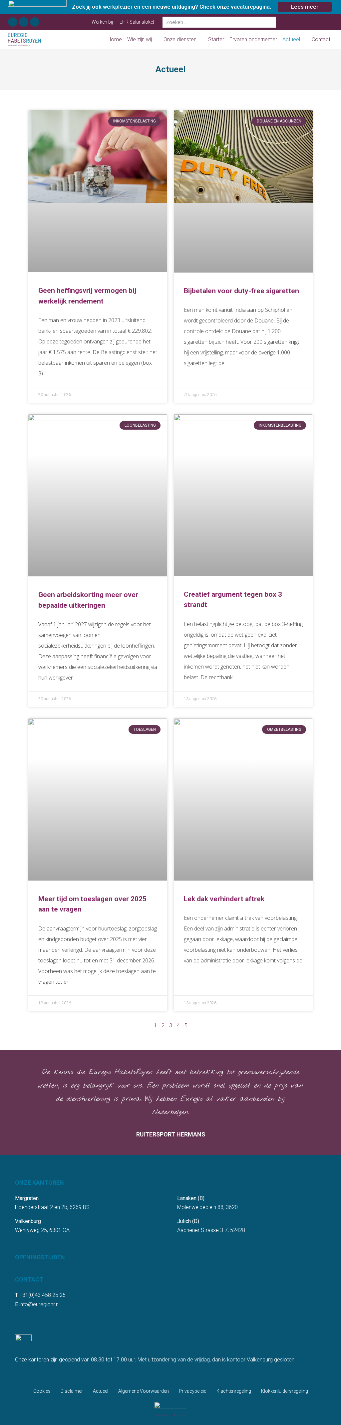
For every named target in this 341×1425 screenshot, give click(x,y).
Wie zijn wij (139, 39)
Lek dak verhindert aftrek (224, 899)
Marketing (163, 1415)
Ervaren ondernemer (253, 39)
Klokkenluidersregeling (284, 1391)
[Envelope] (34, 22)
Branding (179, 1415)
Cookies (42, 1391)
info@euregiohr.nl (39, 1304)
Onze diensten (180, 39)
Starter (216, 39)
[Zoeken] (270, 22)
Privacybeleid (192, 1391)
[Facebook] (12, 22)
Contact (321, 39)
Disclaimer (72, 1391)
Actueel (291, 39)
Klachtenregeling (233, 1391)
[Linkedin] (23, 22)
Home (115, 39)
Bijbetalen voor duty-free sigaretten (241, 291)
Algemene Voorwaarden (143, 1391)
